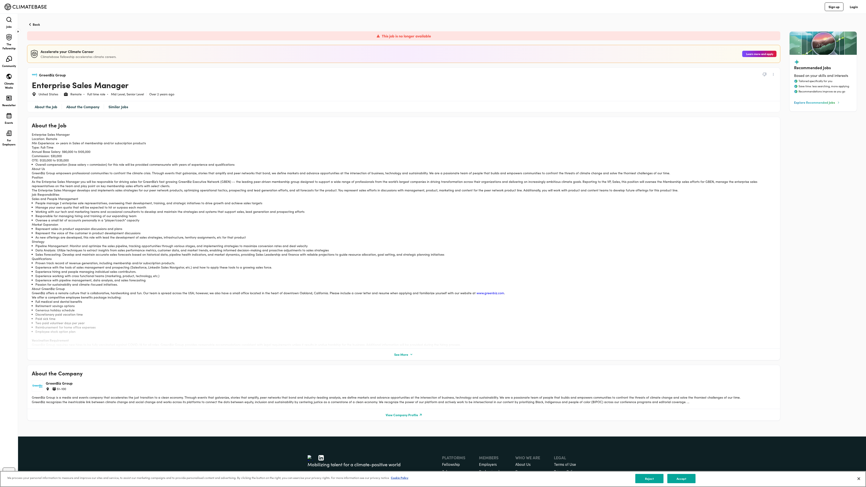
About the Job (46, 106)
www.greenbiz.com (490, 293)
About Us (523, 464)
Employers (488, 464)
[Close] (859, 479)
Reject (649, 478)
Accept (681, 478)
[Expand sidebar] (18, 31)
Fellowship (451, 464)
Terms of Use (565, 464)
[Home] (26, 7)
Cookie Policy (399, 478)
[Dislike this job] (764, 74)
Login (854, 7)
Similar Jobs (118, 106)
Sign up (834, 7)
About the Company (82, 106)
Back (36, 24)
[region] (433, 479)
